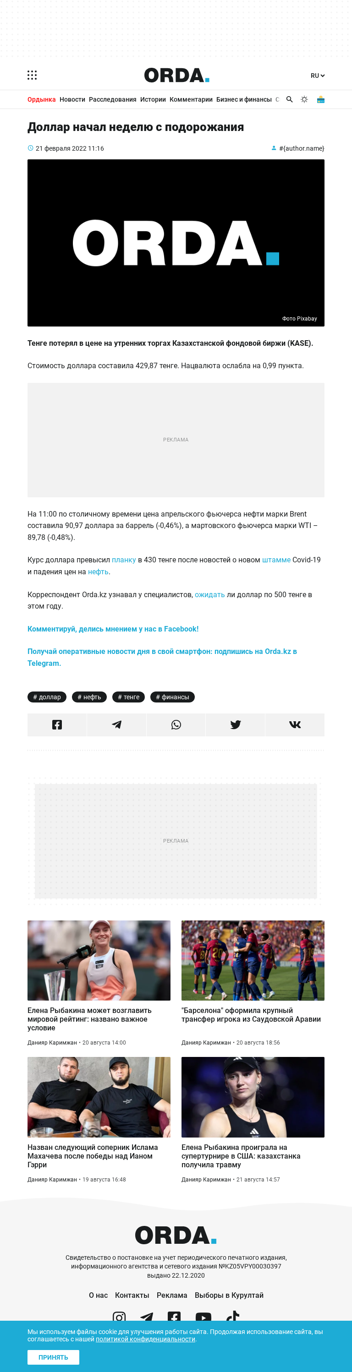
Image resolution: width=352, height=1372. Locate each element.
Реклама (172, 1295)
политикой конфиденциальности (145, 1339)
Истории (153, 99)
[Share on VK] (294, 724)
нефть (98, 571)
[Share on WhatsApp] (176, 724)
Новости (72, 99)
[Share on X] (235, 724)
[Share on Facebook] (57, 724)
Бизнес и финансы (244, 99)
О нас (98, 1295)
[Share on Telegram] (116, 724)
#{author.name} (301, 148)
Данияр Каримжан (52, 1043)
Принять (53, 1357)
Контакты (132, 1295)
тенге (131, 697)
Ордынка (42, 99)
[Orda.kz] (175, 1249)
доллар (50, 697)
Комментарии (191, 99)
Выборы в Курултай (229, 1295)
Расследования (113, 99)
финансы (175, 697)
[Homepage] (176, 75)
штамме (276, 559)
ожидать (210, 594)
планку (124, 559)
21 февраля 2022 (61, 148)
